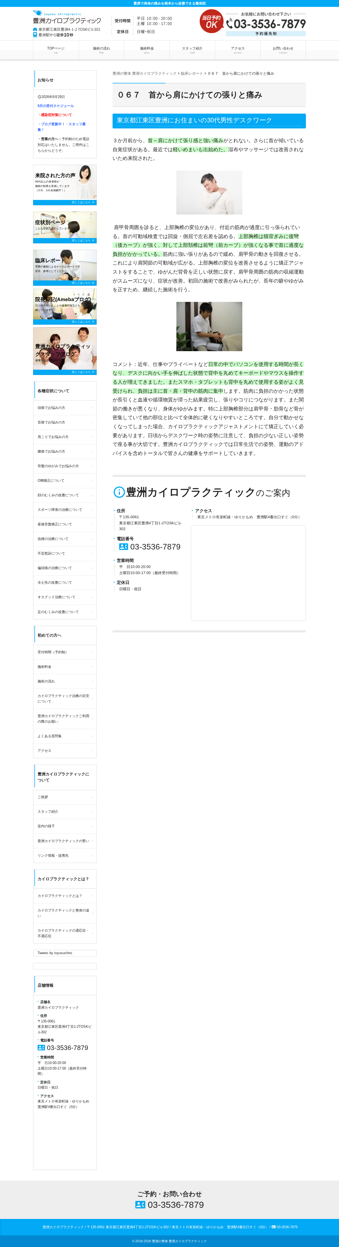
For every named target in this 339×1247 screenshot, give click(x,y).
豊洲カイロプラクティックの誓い (63, 841)
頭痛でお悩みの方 (51, 408)
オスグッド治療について (56, 597)
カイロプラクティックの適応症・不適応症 (63, 933)
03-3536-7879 (150, 546)
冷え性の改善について (55, 582)
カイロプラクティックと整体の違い (63, 913)
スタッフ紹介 (192, 50)
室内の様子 (46, 826)
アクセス (238, 50)
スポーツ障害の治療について (60, 510)
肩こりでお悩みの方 (53, 437)
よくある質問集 (50, 736)
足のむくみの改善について (58, 612)
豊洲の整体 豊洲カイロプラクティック (179, 1241)
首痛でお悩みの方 (51, 422)
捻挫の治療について (53, 539)
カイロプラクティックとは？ (60, 896)
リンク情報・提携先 (53, 855)
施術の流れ (101, 50)
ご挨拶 (43, 797)
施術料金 (147, 50)
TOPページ (56, 50)
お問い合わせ (283, 50)
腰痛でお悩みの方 (51, 451)
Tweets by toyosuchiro (55, 953)
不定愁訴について (51, 553)
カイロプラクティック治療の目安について (63, 698)
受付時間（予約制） (53, 652)
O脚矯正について (51, 480)
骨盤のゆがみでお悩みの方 (58, 466)
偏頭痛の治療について (55, 568)
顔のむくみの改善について (58, 495)
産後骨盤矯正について (55, 524)
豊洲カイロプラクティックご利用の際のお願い (63, 718)
